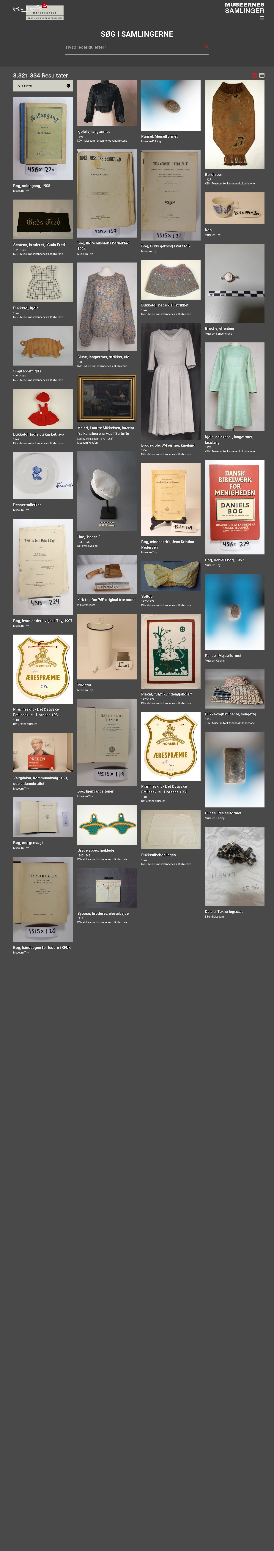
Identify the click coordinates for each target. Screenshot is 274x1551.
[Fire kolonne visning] (254, 76)
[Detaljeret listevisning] (261, 76)
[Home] (37, 19)
